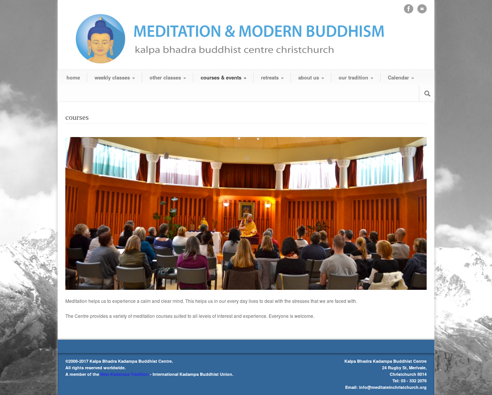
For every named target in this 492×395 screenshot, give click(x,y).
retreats (272, 77)
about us (311, 77)
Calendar (401, 77)
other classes (168, 77)
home (73, 77)
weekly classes (115, 77)
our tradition (356, 77)
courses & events (223, 77)
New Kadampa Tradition (124, 374)
